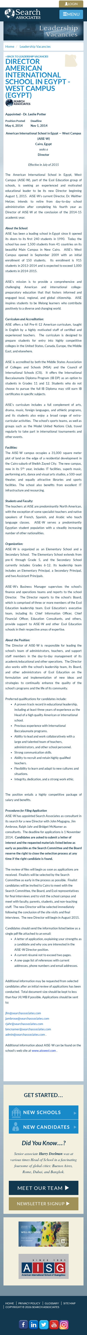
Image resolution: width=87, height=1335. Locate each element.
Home (9, 1303)
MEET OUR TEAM (40, 1188)
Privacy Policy (29, 1303)
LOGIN (73, 4)
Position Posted (15, 121)
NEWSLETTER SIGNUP (41, 1203)
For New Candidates (23, 1122)
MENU (73, 14)
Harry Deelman (51, 1153)
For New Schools (21, 1108)
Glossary (52, 1303)
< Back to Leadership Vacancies (26, 56)
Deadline (36, 121)
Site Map (69, 1303)
